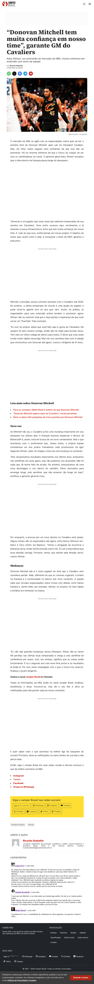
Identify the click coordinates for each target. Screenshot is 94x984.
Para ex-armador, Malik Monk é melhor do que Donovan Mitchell (46, 409)
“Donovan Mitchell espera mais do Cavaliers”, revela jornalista (45, 413)
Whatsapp (40, 805)
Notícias (31, 825)
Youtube (66, 805)
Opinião (73, 933)
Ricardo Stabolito (16, 66)
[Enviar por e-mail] (31, 74)
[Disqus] (47, 890)
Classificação (55, 937)
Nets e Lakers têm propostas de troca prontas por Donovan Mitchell (47, 417)
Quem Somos (83, 937)
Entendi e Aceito (80, 978)
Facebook (33, 811)
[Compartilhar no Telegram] (25, 74)
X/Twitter (19, 811)
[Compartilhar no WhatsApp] (9, 74)
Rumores (63, 933)
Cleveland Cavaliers (18, 825)
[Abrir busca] (84, 4)
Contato (53, 942)
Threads (57, 811)
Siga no (17, 806)
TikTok (45, 811)
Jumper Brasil (33, 677)
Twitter (17, 779)
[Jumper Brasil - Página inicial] (8, 4)
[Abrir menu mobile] (90, 4)
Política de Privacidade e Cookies (22, 980)
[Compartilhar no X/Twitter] (14, 74)
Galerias (83, 933)
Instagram (53, 805)
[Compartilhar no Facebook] (20, 74)
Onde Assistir (69, 937)
